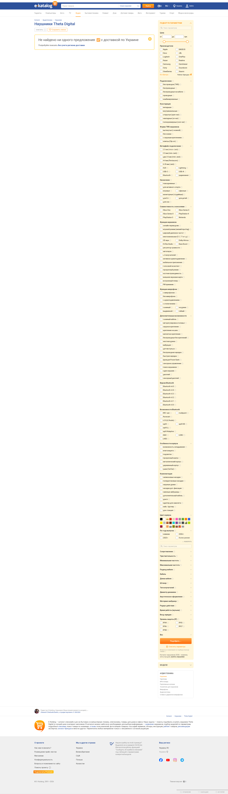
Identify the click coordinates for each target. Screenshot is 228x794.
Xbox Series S (184, 210)
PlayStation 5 (168, 217)
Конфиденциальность (43, 760)
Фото (62, 13)
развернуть (188, 541)
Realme (182, 60)
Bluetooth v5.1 (168, 401)
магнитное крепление (171, 334)
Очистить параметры (177, 647)
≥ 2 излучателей (169, 255)
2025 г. (165, 538)
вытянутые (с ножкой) (171, 130)
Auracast (166, 417)
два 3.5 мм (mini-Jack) (171, 157)
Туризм (162, 13)
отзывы (93, 726)
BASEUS (182, 49)
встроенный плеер (170, 281)
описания (62, 726)
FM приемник (168, 284)
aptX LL (166, 428)
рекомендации (184, 726)
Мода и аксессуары (186, 13)
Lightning (182, 168)
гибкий (181, 311)
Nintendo (182, 217)
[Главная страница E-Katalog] (45, 5)
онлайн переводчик (171, 226)
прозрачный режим (170, 270)
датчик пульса (169, 349)
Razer (165, 60)
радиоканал (183, 175)
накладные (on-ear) (170, 118)
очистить (39, 30)
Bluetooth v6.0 (168, 386)
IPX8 (165, 630)
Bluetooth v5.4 (168, 390)
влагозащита (168, 451)
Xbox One (166, 210)
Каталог (37, 20)
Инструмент (150, 13)
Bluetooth (167, 175)
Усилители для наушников (169, 687)
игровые (166, 191)
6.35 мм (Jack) (168, 164)
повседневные (169, 183)
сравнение (149, 724)
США (78, 756)
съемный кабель (169, 319)
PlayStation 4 (184, 214)
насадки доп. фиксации (172, 488)
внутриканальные (170, 111)
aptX (165, 424)
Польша (79, 760)
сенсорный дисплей (171, 378)
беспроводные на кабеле (173, 92)
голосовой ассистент (171, 266)
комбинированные (170, 99)
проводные (167, 95)
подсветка (167, 454)
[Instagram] (175, 760)
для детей (183, 198)
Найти (148, 6)
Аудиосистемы (165, 692)
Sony (165, 68)
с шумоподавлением (171, 300)
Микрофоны (164, 689)
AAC (165, 435)
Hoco (165, 53)
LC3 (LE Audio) (168, 420)
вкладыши (167, 107)
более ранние (184, 538)
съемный (166, 307)
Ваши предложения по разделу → (76, 710)
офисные (182, 191)
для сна (166, 202)
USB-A (181, 172)
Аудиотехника (47, 20)
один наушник (168, 371)
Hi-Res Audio (168, 244)
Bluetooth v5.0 (168, 405)
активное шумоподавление (174, 259)
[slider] (164, 41)
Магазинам (38, 756)
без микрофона (169, 296)
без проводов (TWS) (171, 84)
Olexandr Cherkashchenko (50, 712)
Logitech (166, 57)
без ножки (167, 134)
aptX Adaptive (168, 431)
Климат (106, 13)
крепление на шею (170, 330)
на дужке (182, 307)
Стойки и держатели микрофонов (171, 695)
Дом (114, 13)
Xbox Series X (168, 214)
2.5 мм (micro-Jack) (170, 149)
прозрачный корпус (170, 458)
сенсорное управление (172, 363)
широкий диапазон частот (173, 233)
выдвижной (167, 311)
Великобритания (83, 752)
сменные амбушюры (171, 492)
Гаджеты (37, 13)
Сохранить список (59, 30)
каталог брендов (65, 729)
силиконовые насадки (171, 477)
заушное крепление (171, 327)
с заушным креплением (172, 138)
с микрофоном (169, 293)
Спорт (172, 13)
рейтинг (167, 726)
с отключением (169, 304)
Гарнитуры (163, 679)
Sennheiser (183, 64)
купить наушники (177, 657)
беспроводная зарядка (172, 352)
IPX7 (180, 626)
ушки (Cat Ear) (168, 469)
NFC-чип (166, 413)
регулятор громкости (171, 248)
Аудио (78, 13)
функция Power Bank (171, 360)
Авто (140, 13)
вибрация (167, 345)
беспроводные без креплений (175, 338)
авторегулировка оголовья (174, 323)
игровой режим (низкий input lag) (176, 229)
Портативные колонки (167, 684)
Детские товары (127, 13)
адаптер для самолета (172, 503)
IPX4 (165, 623)
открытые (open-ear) (171, 115)
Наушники (58, 20)
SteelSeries (167, 71)
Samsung (166, 64)
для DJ (166, 198)
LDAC (181, 435)
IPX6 (165, 626)
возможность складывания (174, 447)
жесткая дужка (169, 341)
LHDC (165, 439)
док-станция (168, 510)
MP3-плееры (164, 682)
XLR (164, 168)
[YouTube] (168, 760)
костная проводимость (172, 273)
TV (70, 13)
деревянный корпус (171, 465)
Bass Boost (183, 244)
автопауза (167, 251)
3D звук (166, 240)
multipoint (183, 413)
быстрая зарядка (170, 356)
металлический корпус (172, 462)
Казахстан (80, 764)
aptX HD (182, 424)
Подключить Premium (43, 772)
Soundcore (183, 68)
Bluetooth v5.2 (168, 397)
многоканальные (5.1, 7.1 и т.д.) (175, 237)
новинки (166, 534)
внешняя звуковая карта (173, 277)
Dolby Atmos (184, 240)
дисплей (166, 374)
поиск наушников (170, 367)
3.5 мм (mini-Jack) (170, 153)
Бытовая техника (91, 13)
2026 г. (181, 534)
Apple (165, 49)
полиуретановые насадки (173, 481)
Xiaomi (181, 71)
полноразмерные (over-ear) (174, 122)
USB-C (165, 172)
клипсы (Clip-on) (169, 141)
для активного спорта (171, 187)
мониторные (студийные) (173, 194)
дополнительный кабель (173, 496)
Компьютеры (51, 13)
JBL (180, 53)
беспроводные (169, 88)
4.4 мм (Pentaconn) (170, 160)
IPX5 (180, 623)
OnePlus (182, 57)
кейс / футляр (168, 507)
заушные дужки (169, 485)
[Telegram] (182, 760)
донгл (165, 499)
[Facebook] (161, 760)
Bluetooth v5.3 (168, 394)
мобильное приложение (172, 262)
